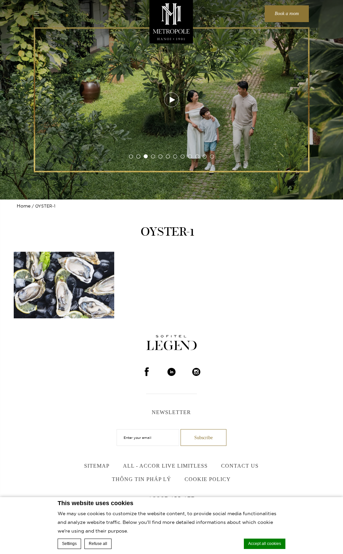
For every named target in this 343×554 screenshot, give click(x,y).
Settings (69, 543)
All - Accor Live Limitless (165, 466)
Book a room (287, 13)
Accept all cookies (264, 543)
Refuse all (98, 543)
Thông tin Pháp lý (141, 479)
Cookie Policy (208, 479)
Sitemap (97, 466)
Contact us (240, 466)
